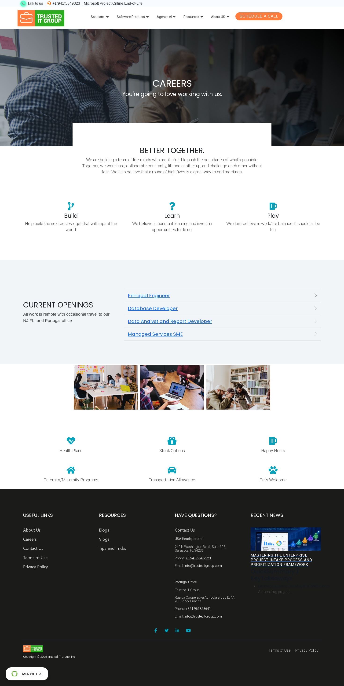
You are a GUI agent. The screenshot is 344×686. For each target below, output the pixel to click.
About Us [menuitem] (32, 530)
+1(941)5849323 (65, 3)
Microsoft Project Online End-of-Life (113, 3)
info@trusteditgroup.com (203, 566)
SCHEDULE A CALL (259, 16)
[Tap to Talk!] (23, 4)
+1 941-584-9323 (198, 558)
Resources (191, 17)
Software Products (131, 17)
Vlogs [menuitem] (104, 539)
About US (218, 17)
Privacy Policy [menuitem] (35, 566)
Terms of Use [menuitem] (35, 557)
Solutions (98, 17)
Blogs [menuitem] (104, 530)
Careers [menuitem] (30, 539)
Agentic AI (164, 17)
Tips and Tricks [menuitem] (112, 548)
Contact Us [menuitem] (33, 548)
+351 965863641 (198, 609)
